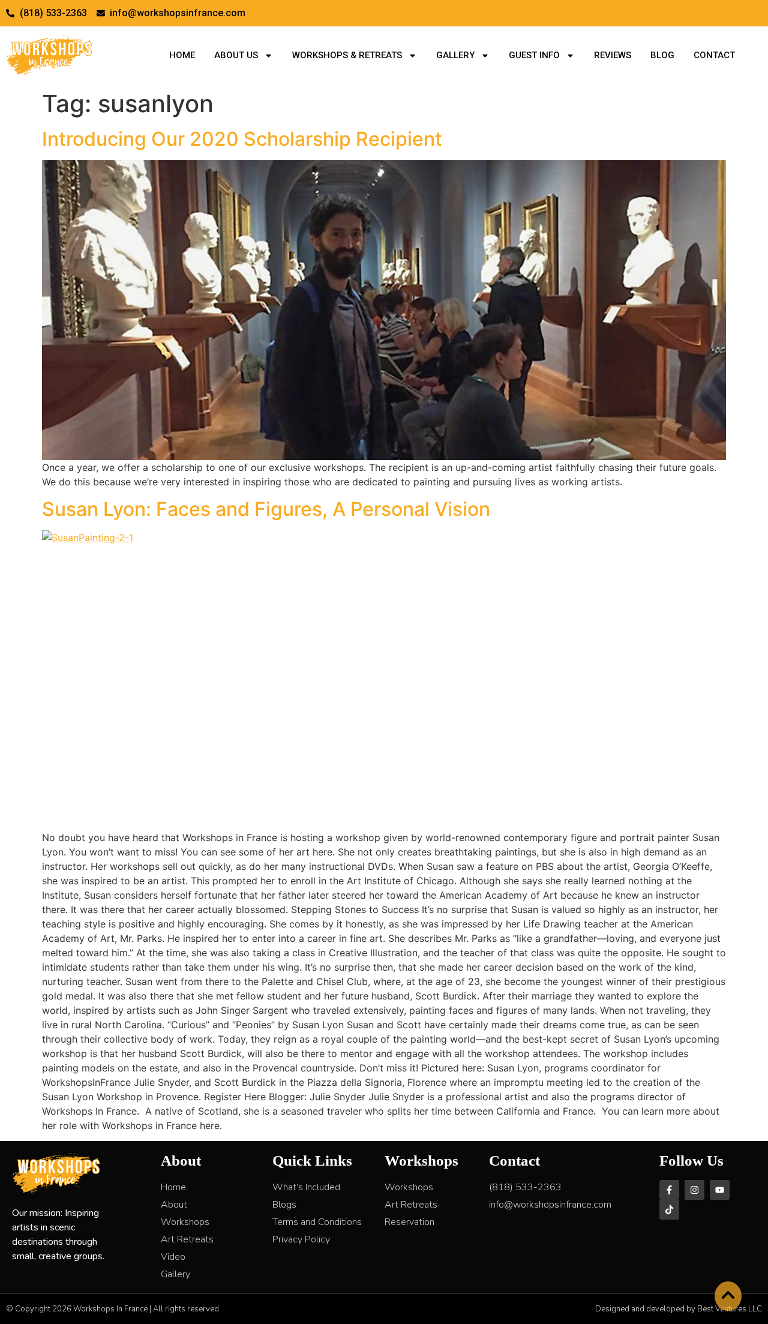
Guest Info (534, 55)
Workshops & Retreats (347, 55)
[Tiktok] (669, 1210)
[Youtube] (720, 1190)
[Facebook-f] (669, 1190)
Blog (662, 55)
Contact (714, 55)
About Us (236, 55)
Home (182, 55)
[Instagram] (694, 1190)
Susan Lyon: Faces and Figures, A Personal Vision (266, 509)
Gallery (455, 55)
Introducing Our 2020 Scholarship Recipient (242, 139)
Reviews (612, 55)
